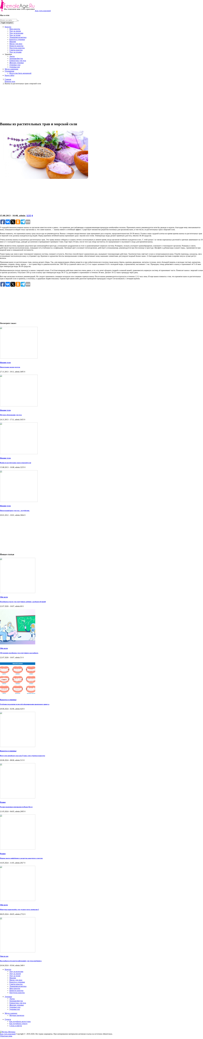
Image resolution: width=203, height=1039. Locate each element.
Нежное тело (5, 363)
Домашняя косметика (17, 37)
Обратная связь (6, 1036)
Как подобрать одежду (18, 1024)
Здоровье (8, 997)
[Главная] (17, 11)
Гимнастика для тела (17, 61)
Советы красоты (16, 50)
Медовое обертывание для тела (11, 415)
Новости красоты (16, 46)
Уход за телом (14, 35)
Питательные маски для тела (10, 367)
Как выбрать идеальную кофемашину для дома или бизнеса (21, 961)
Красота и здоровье (17, 39)
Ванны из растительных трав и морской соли (15, 463)
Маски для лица (15, 44)
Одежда (8, 1019)
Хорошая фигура (16, 58)
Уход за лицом (15, 31)
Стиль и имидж (15, 1026)
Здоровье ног (14, 67)
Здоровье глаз (14, 65)
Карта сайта (9, 75)
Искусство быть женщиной (20, 73)
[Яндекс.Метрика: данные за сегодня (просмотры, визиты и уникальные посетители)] (7, 1032)
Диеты (12, 56)
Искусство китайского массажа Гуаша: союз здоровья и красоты (22, 755)
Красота (8, 27)
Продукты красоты (17, 48)
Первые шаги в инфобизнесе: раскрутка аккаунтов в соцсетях (21, 858)
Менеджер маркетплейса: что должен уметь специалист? (19, 909)
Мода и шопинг (11, 1013)
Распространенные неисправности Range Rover (16, 807)
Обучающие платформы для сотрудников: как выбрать (19, 653)
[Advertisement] (101, 103)
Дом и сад (4, 956)
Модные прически (16, 1015)
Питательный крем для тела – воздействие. (15, 510)
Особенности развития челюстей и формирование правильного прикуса (24, 704)
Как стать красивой (43, 11)
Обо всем (4, 597)
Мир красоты (14, 29)
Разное (3, 802)
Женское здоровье (16, 63)
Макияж (12, 42)
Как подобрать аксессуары (20, 1021)
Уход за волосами (16, 33)
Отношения (9, 71)
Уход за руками (15, 52)
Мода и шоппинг (11, 69)
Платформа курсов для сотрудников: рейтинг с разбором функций (23, 602)
